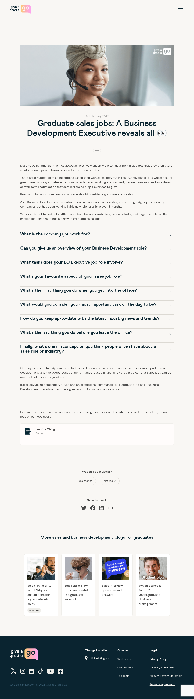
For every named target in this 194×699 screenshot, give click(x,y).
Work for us (124, 659)
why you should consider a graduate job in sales (99, 194)
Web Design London (22, 684)
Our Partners (125, 667)
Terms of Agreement (162, 684)
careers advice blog (78, 412)
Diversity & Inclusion (162, 667)
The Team (123, 676)
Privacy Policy (158, 659)
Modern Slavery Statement (166, 676)
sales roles (134, 412)
